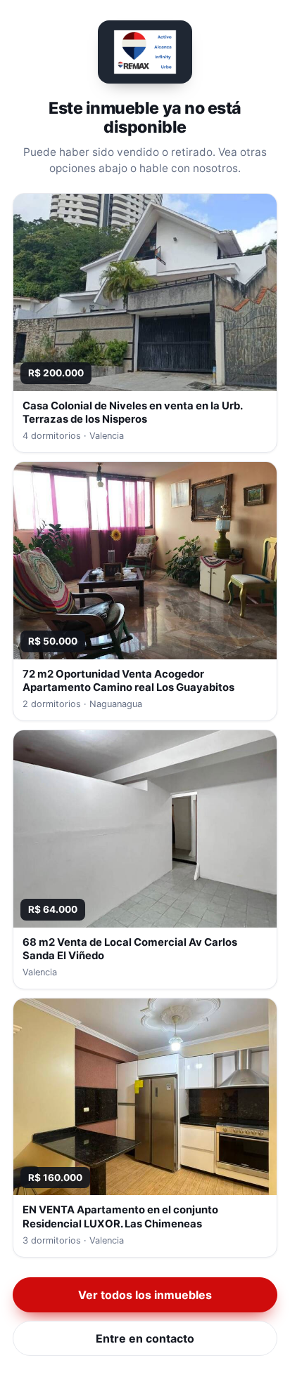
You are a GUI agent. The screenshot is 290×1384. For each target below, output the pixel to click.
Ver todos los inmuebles (145, 1295)
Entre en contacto (145, 1338)
